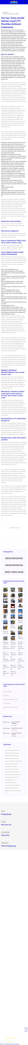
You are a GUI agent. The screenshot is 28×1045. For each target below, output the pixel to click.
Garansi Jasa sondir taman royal (12, 771)
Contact (3, 949)
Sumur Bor (4, 938)
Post (2, 947)
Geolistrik (3, 929)
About (2, 941)
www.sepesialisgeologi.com (11, 1038)
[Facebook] (1, 922)
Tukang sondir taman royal (11, 782)
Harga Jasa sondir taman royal (11, 758)
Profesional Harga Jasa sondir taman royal (13, 791)
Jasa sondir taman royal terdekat (12, 785)
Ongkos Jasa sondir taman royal (12, 753)
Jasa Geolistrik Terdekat (15, 722)
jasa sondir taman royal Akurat (11, 763)
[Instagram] (6, 922)
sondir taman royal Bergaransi (11, 787)
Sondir (3, 935)
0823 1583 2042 (14, 572)
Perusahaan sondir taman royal (12, 777)
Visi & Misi (3, 944)
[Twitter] (3, 922)
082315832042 (14, 558)
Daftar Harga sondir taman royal (12, 755)
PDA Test (3, 932)
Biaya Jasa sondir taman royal (11, 769)
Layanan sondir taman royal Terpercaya (13, 761)
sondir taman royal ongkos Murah (12, 750)
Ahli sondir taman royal (10, 779)
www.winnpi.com (8, 1041)
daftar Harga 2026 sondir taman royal (13, 774)
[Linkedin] (8, 922)
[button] (24, 2)
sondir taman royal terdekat (11, 766)
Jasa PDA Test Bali (16, 728)
